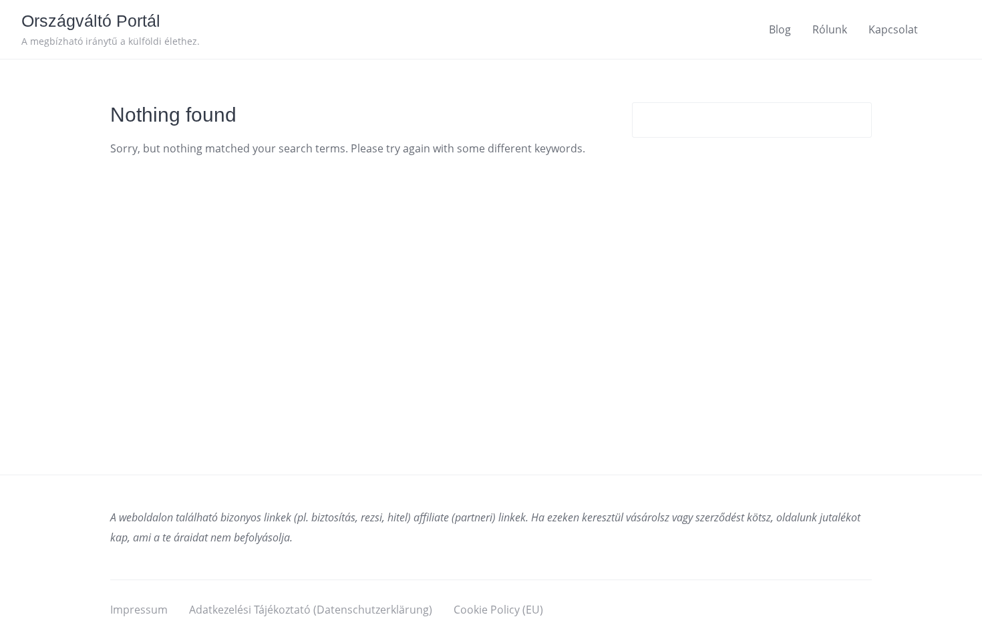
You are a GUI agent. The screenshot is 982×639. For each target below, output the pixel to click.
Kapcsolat (893, 29)
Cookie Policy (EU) (498, 609)
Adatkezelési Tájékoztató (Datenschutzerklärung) (310, 609)
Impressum (139, 609)
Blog (780, 29)
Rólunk (829, 29)
